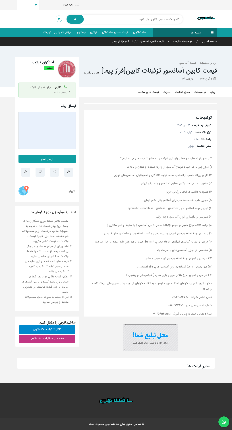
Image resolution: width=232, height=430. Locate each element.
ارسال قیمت (26, 5)
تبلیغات (47, 32)
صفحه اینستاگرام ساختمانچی (47, 338)
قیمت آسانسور (187, 63)
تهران (71, 191)
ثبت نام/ (74, 4)
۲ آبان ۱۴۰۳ (206, 79)
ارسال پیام (47, 159)
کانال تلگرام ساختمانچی (47, 329)
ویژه (212, 92)
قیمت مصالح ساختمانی (115, 32)
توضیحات (200, 92)
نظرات (167, 92)
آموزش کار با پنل (62, 32)
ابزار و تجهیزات (208, 63)
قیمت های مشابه (148, 92)
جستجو (81, 32)
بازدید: (187, 79)
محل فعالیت (182, 92)
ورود (65, 4)
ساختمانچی (139, 32)
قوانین (93, 32)
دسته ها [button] (196, 32)
